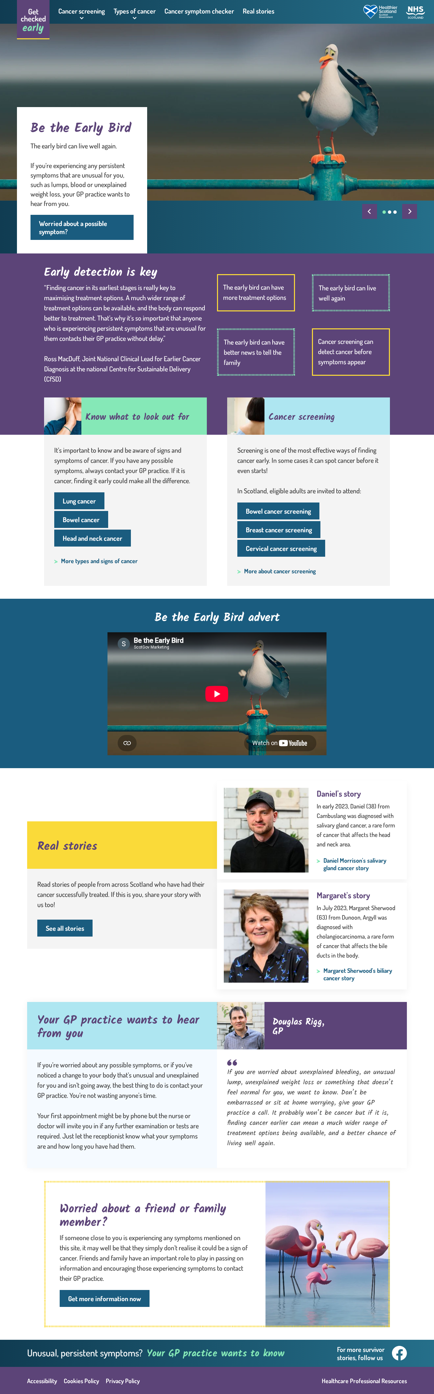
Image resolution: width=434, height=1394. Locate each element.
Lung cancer (79, 500)
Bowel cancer (81, 519)
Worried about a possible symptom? (73, 227)
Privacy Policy (123, 1381)
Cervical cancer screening (281, 548)
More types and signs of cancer (99, 561)
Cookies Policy (81, 1381)
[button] (81, 12)
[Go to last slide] (369, 211)
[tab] (384, 212)
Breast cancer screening (279, 529)
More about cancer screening (280, 571)
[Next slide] (409, 211)
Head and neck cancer (92, 538)
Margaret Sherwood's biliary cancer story (357, 974)
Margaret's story (343, 895)
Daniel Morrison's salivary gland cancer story (355, 864)
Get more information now (104, 1298)
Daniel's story (339, 793)
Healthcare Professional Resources (364, 1381)
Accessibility (42, 1381)
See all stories (65, 928)
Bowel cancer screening (278, 511)
